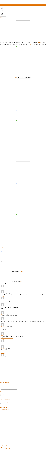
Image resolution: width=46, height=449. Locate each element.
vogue (22, 248)
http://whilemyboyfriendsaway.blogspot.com (7, 338)
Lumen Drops (3, 293)
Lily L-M (2, 335)
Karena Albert (3, 306)
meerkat (2, 287)
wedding (24, 248)
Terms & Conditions (5, 446)
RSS (2, 447)
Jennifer (2, 314)
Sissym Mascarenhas (4, 326)
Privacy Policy (4, 445)
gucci (8, 248)
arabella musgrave (2, 248)
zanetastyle (2, 356)
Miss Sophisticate (3, 342)
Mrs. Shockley (3, 348)
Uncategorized (19, 248)
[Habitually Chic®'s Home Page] (6, 5)
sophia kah (16, 248)
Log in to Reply (3, 296)
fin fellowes (6, 248)
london (10, 248)
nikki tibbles (12, 248)
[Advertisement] (23, 2)
